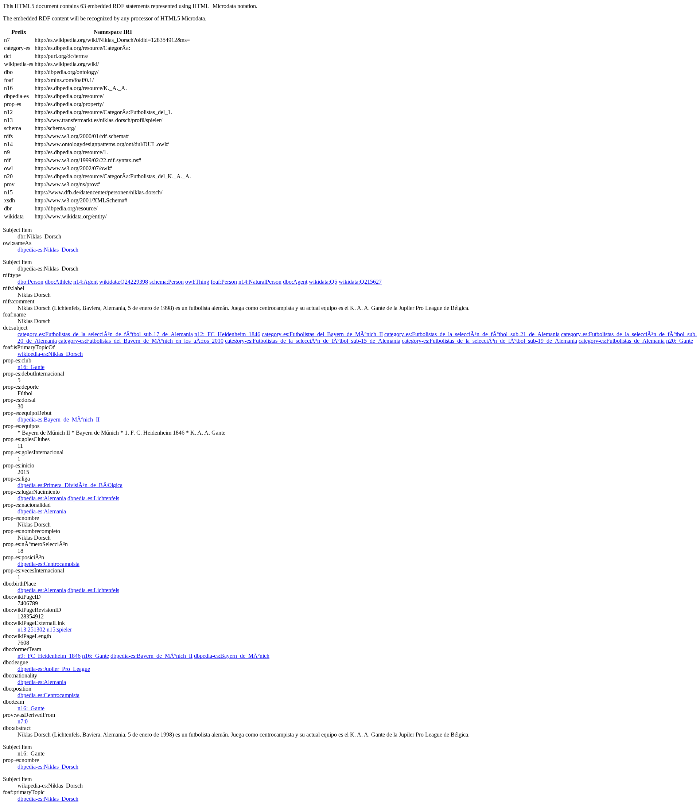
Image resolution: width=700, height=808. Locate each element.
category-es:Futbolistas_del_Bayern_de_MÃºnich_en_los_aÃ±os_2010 (140, 341)
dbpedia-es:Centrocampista (48, 564)
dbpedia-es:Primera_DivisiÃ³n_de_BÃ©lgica (70, 485)
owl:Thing (197, 282)
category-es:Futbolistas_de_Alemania (622, 341)
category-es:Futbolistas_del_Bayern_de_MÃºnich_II (322, 334)
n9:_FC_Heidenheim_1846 (49, 656)
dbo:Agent (295, 282)
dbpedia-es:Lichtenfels (93, 498)
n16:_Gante (31, 367)
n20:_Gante (679, 341)
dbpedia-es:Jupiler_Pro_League (54, 669)
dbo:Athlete (58, 282)
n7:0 (23, 721)
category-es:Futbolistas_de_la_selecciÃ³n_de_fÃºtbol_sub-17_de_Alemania (105, 334)
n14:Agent (85, 282)
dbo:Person (30, 282)
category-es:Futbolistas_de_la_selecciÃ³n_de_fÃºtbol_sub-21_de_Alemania (472, 334)
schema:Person (166, 282)
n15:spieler (59, 629)
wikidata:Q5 (323, 282)
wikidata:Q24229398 (123, 282)
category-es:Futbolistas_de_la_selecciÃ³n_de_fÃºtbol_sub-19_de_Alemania (489, 341)
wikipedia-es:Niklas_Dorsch (50, 354)
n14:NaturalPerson (259, 282)
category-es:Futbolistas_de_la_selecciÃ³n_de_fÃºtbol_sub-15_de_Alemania (312, 341)
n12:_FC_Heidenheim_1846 (227, 334)
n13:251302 (31, 629)
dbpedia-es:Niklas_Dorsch (48, 249)
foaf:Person (224, 282)
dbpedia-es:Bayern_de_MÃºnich (231, 656)
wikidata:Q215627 (360, 282)
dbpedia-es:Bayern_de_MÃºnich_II (59, 419)
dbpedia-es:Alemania (42, 498)
